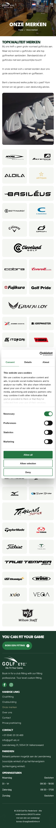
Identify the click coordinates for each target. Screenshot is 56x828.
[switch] (48, 423)
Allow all (28, 454)
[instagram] (11, 685)
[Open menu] (51, 5)
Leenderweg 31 (10, 745)
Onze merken (32, 30)
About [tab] (46, 362)
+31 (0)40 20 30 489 (12, 735)
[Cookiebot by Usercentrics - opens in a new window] (40, 354)
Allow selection (28, 463)
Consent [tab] (10, 362)
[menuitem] (28, 697)
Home (20, 30)
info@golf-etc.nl (10, 740)
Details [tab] (28, 362)
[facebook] (4, 685)
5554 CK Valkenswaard (31, 745)
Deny (28, 472)
